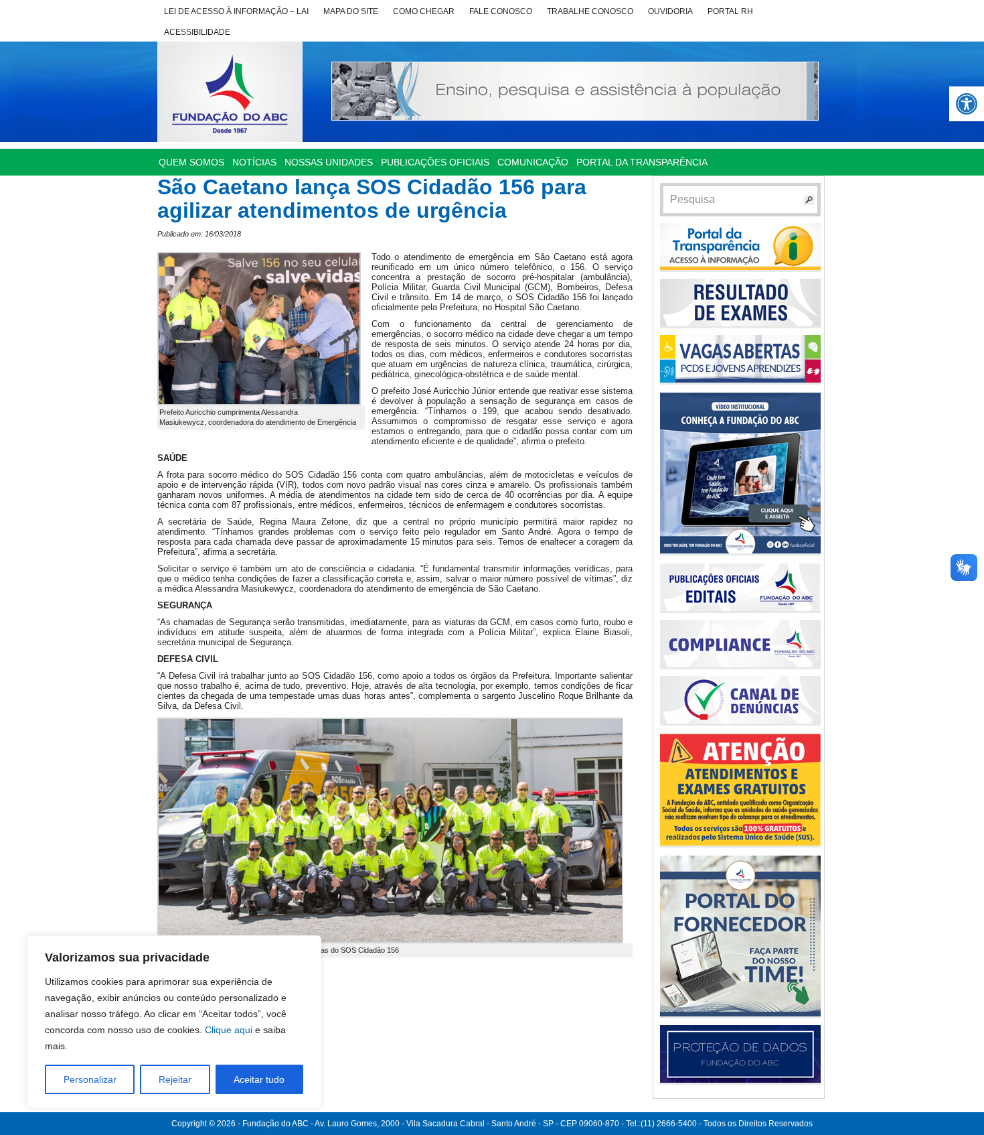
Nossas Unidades (328, 162)
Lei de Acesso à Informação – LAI (236, 11)
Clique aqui (228, 1029)
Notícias (254, 162)
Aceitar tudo (259, 1079)
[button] (966, 103)
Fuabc (230, 92)
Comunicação (532, 162)
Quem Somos (191, 162)
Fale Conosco (500, 11)
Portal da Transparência (642, 162)
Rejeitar (175, 1079)
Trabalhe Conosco (590, 11)
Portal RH (730, 11)
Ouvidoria (670, 11)
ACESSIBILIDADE (197, 32)
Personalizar (90, 1079)
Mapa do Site (350, 11)
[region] (174, 1021)
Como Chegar (424, 11)
